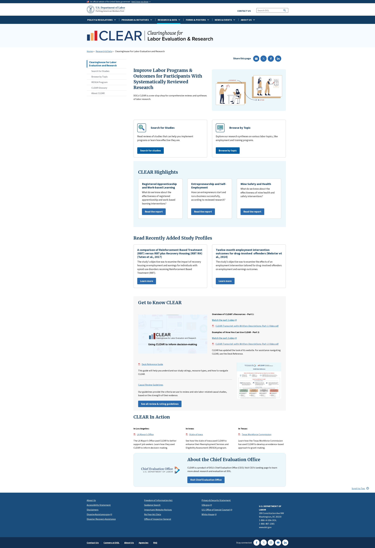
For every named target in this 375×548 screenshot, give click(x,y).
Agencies (143, 542)
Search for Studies (100, 71)
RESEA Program (99, 82)
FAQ (155, 542)
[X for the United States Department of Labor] (264, 543)
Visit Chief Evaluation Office (206, 479)
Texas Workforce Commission (256, 434)
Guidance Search (152, 504)
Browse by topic (228, 150)
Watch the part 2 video (223, 338)
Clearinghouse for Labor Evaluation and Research (103, 64)
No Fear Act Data (152, 514)
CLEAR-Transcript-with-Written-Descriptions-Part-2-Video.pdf (246, 344)
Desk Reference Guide (152, 364)
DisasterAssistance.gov (98, 514)
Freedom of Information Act (158, 500)
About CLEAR (98, 93)
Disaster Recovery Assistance (101, 519)
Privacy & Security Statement (216, 500)
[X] (263, 59)
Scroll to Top (358, 488)
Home (90, 51)
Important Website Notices (158, 509)
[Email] (256, 59)
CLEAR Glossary (99, 87)
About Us (91, 500)
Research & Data (104, 51)
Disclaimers (92, 509)
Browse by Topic (99, 76)
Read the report (152, 212)
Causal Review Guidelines (150, 384)
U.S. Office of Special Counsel (216, 509)
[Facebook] (271, 59)
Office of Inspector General (157, 519)
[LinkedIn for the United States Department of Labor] (285, 543)
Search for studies (150, 150)
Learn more (145, 281)
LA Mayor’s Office (145, 434)
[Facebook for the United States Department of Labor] (256, 543)
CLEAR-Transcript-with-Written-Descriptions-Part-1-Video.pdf (246, 326)
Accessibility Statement (99, 504)
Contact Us (93, 542)
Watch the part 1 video (223, 320)
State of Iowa (196, 434)
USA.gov (206, 504)
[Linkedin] (278, 59)
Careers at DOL (111, 542)
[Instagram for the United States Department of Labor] (271, 543)
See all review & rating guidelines (160, 404)
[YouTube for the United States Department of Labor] (278, 543)
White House (208, 514)
